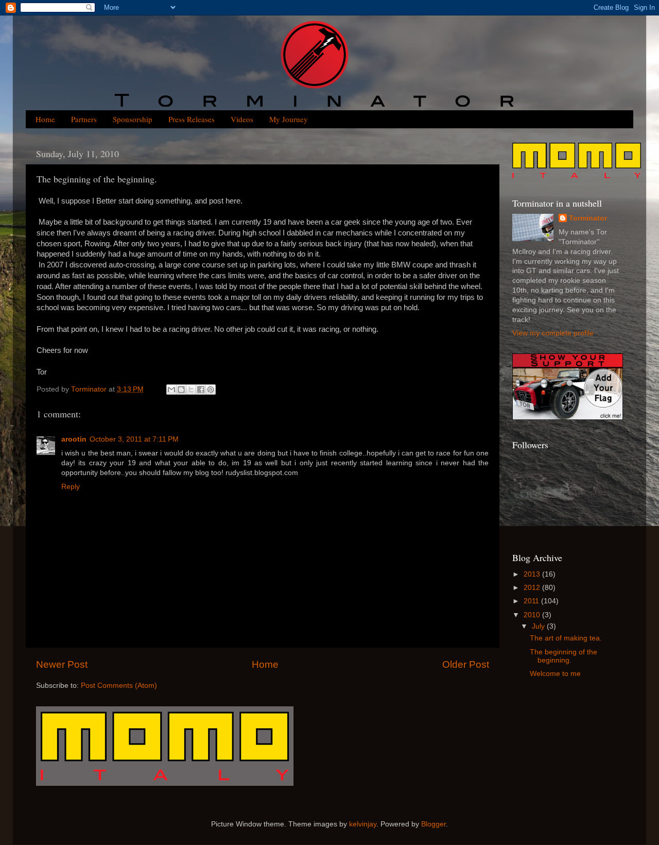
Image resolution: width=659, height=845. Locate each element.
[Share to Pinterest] (210, 389)
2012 (533, 588)
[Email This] (171, 389)
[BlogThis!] (181, 389)
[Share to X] (191, 389)
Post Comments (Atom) (119, 685)
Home (45, 119)
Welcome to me (555, 674)
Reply (70, 487)
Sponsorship (132, 119)
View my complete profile (553, 333)
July (539, 626)
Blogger (433, 824)
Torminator (588, 218)
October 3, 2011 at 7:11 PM (134, 439)
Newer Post (62, 664)
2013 (533, 574)
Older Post (465, 664)
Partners (84, 119)
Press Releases (191, 119)
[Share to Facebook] (201, 389)
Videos (242, 119)
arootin (73, 439)
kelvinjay (362, 824)
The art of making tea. (566, 638)
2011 (532, 601)
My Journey (288, 119)
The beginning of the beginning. (563, 656)
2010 (533, 615)
